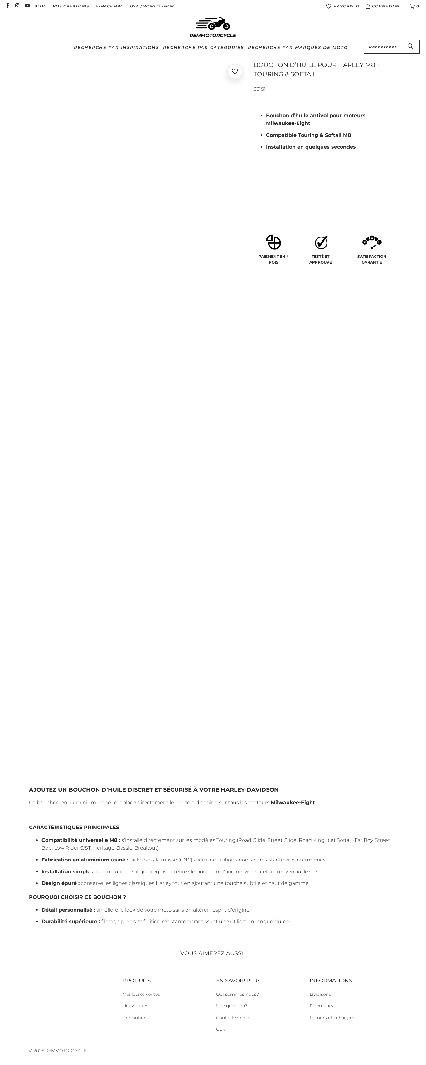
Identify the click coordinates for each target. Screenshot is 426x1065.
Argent (266, 194)
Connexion (385, 6)
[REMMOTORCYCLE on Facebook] (7, 6)
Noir (290, 194)
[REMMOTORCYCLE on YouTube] (27, 6)
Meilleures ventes (141, 994)
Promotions (136, 1017)
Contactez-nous (233, 1017)
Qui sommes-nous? (237, 994)
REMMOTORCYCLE (66, 1050)
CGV (221, 1029)
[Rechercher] (410, 47)
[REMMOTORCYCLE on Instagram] (17, 6)
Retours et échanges (332, 1017)
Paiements (321, 1006)
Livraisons (320, 994)
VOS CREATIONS (71, 6)
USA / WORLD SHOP (152, 6)
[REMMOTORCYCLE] (213, 28)
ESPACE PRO (109, 6)
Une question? (231, 1006)
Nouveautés (135, 1006)
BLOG (40, 6)
